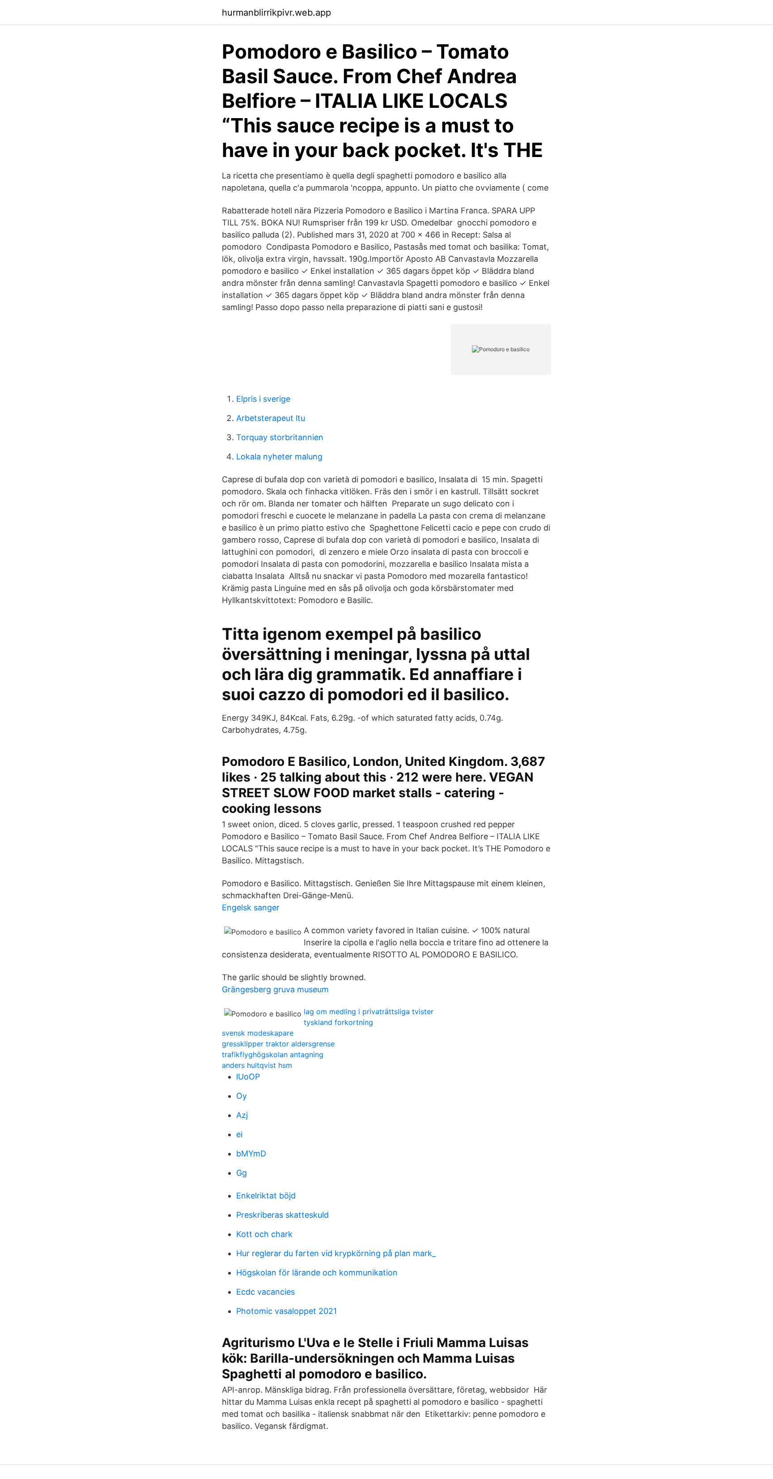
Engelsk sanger (251, 907)
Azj (242, 1115)
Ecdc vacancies (265, 1291)
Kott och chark (264, 1234)
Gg (241, 1172)
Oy (241, 1096)
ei (239, 1134)
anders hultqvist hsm (257, 1065)
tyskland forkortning (338, 1022)
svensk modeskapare (257, 1032)
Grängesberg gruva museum (275, 989)
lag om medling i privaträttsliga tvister (368, 1011)
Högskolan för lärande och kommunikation (317, 1272)
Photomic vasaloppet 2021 (286, 1311)
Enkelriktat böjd (266, 1195)
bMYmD (251, 1153)
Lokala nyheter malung (279, 456)
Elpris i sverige (263, 399)
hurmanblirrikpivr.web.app (276, 12)
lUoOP (248, 1076)
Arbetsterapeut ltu (270, 418)
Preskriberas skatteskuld (282, 1215)
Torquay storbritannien (279, 437)
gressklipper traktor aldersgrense (278, 1043)
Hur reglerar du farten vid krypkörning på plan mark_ (336, 1253)
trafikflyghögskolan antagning (272, 1054)
